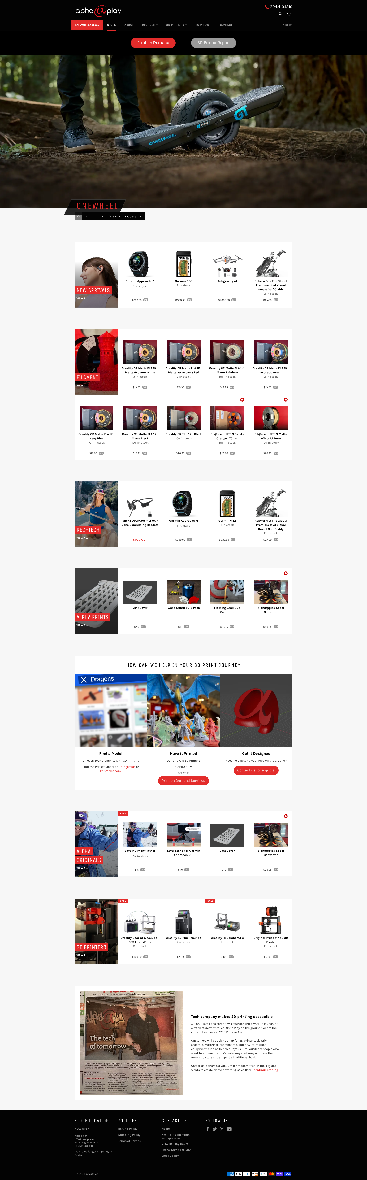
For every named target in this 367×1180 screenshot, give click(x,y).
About (129, 25)
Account (287, 24)
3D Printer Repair (213, 42)
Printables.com (110, 771)
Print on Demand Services (183, 780)
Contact (226, 25)
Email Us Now (170, 1155)
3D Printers (175, 25)
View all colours (125, 216)
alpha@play (91, 1174)
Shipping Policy (129, 1135)
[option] (183, 131)
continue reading (266, 1070)
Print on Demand (153, 42)
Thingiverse (127, 767)
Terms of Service (129, 1141)
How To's (202, 25)
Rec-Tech (149, 25)
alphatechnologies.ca (87, 25)
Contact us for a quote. (256, 770)
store (111, 25)
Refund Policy (127, 1128)
